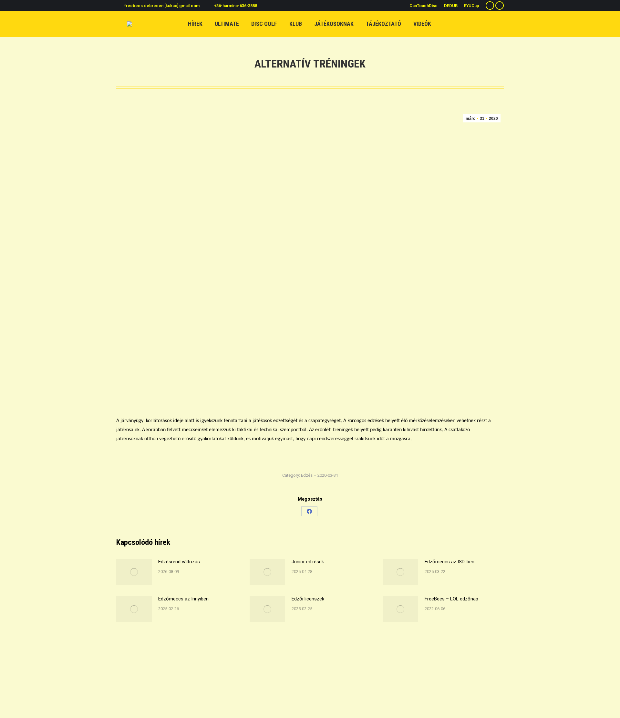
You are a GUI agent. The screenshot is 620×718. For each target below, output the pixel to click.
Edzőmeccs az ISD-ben (449, 562)
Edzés (307, 475)
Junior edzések (308, 562)
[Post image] (134, 572)
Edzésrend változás (179, 562)
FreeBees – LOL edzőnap (451, 599)
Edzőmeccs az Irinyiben (183, 599)
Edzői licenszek (308, 599)
